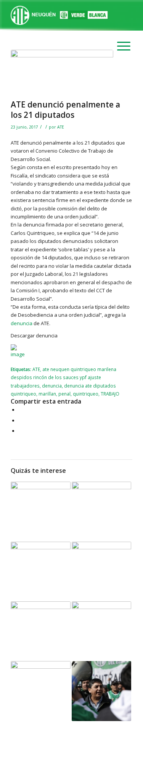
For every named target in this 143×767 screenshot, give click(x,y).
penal (64, 394)
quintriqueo (85, 394)
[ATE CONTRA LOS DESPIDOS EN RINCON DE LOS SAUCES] (101, 631)
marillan (47, 394)
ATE (60, 127)
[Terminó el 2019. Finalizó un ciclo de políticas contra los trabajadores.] (101, 691)
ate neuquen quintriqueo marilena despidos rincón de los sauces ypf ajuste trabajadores (63, 377)
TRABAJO (110, 394)
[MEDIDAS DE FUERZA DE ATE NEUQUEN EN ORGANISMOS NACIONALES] (101, 571)
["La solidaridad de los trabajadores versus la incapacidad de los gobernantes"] (101, 511)
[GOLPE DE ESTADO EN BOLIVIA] (40, 691)
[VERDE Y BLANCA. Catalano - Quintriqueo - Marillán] (40, 571)
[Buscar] (116, 15)
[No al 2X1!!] (40, 631)
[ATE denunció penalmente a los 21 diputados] (62, 73)
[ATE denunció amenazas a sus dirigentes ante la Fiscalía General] (40, 511)
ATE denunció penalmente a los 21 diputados (65, 109)
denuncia (21, 323)
